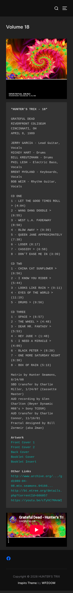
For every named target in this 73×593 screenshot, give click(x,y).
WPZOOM (48, 583)
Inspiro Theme (27, 583)
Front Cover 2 (23, 447)
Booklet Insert (23, 462)
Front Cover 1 (23, 442)
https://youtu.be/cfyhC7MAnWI (36, 500)
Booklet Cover (23, 457)
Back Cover (20, 452)
